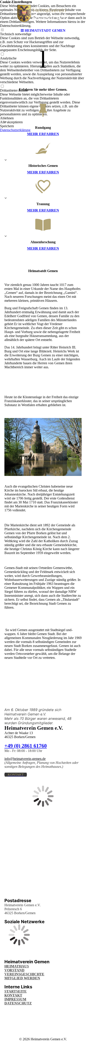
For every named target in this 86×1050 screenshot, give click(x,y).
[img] (43, 13)
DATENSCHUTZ (18, 1003)
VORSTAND (14, 970)
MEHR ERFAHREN (43, 134)
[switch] (2, 54)
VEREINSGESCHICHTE (24, 974)
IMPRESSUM (15, 999)
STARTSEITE (15, 991)
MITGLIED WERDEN (22, 978)
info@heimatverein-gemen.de (25, 759)
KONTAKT (13, 995)
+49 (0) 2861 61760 (25, 746)
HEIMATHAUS (16, 966)
